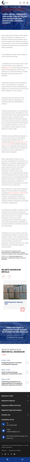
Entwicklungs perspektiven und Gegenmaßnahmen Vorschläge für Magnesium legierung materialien (12, 383)
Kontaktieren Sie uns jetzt (15, 337)
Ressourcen (13, 7)
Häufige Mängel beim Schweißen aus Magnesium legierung (12, 363)
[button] (3, 276)
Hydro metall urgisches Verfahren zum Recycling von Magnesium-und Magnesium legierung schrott (13, 10)
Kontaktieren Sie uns (7, 419)
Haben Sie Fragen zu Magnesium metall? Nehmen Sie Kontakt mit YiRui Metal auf (15, 329)
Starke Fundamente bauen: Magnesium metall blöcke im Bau (12, 373)
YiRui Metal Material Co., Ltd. (18, 445)
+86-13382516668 (12, 425)
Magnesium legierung (8, 400)
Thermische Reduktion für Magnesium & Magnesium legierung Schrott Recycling (14, 258)
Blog (19, 7)
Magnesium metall (7, 396)
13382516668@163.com (13, 431)
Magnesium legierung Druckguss (11, 410)
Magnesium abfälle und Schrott (11, 405)
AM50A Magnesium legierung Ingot (14, 303)
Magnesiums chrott (8, 67)
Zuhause (5, 7)
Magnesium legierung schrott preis (17, 193)
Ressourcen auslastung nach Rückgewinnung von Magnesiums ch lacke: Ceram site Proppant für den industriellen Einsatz (15, 252)
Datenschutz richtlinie (15, 450)
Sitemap (4, 450)
